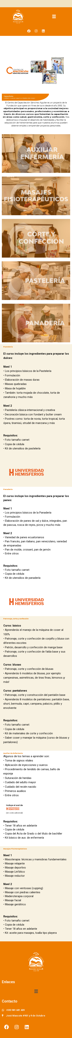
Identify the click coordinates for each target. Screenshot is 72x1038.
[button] (54, 16)
